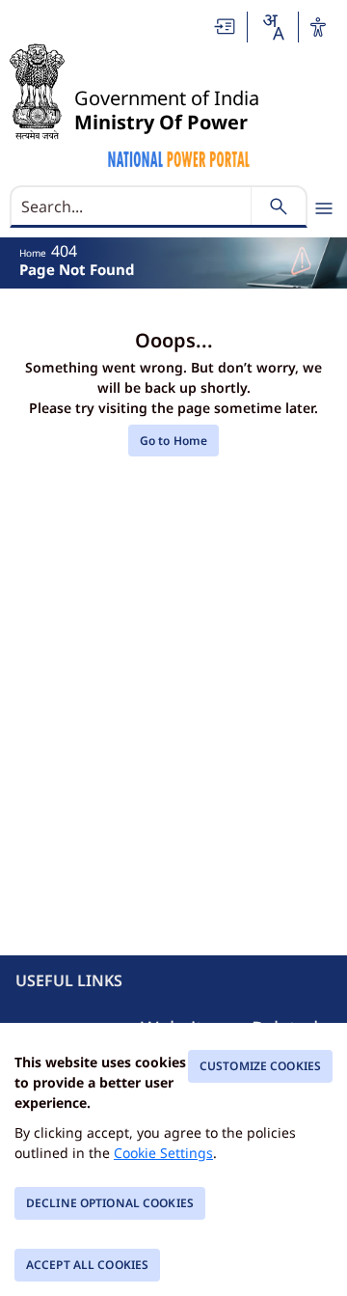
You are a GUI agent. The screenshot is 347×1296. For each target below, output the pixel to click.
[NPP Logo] (180, 157)
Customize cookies (260, 1066)
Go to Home (173, 440)
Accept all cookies (87, 1264)
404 (64, 251)
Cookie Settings (163, 1153)
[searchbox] (132, 206)
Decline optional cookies (110, 1203)
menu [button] (323, 208)
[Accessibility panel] (318, 27)
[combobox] (273, 27)
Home (32, 253)
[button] (225, 26)
